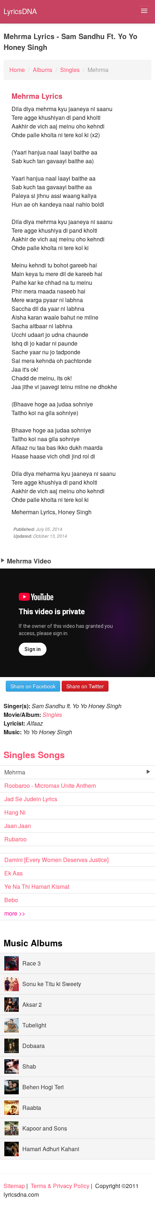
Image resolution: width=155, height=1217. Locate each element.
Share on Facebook (33, 686)
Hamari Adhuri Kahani (50, 1149)
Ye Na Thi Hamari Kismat (36, 886)
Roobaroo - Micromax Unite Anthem (50, 785)
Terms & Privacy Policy (60, 1186)
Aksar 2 (32, 1004)
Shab (29, 1066)
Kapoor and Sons (44, 1128)
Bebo (11, 900)
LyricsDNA (20, 11)
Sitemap (14, 1186)
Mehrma (14, 772)
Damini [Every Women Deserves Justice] (56, 859)
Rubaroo (15, 839)
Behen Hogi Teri (43, 1087)
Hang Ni (15, 812)
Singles (52, 714)
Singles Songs (34, 754)
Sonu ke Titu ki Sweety (51, 984)
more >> (14, 913)
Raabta (31, 1107)
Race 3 (31, 963)
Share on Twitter (85, 686)
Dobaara (33, 1045)
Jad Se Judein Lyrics (30, 799)
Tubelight (34, 1025)
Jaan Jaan (17, 825)
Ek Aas (13, 873)
